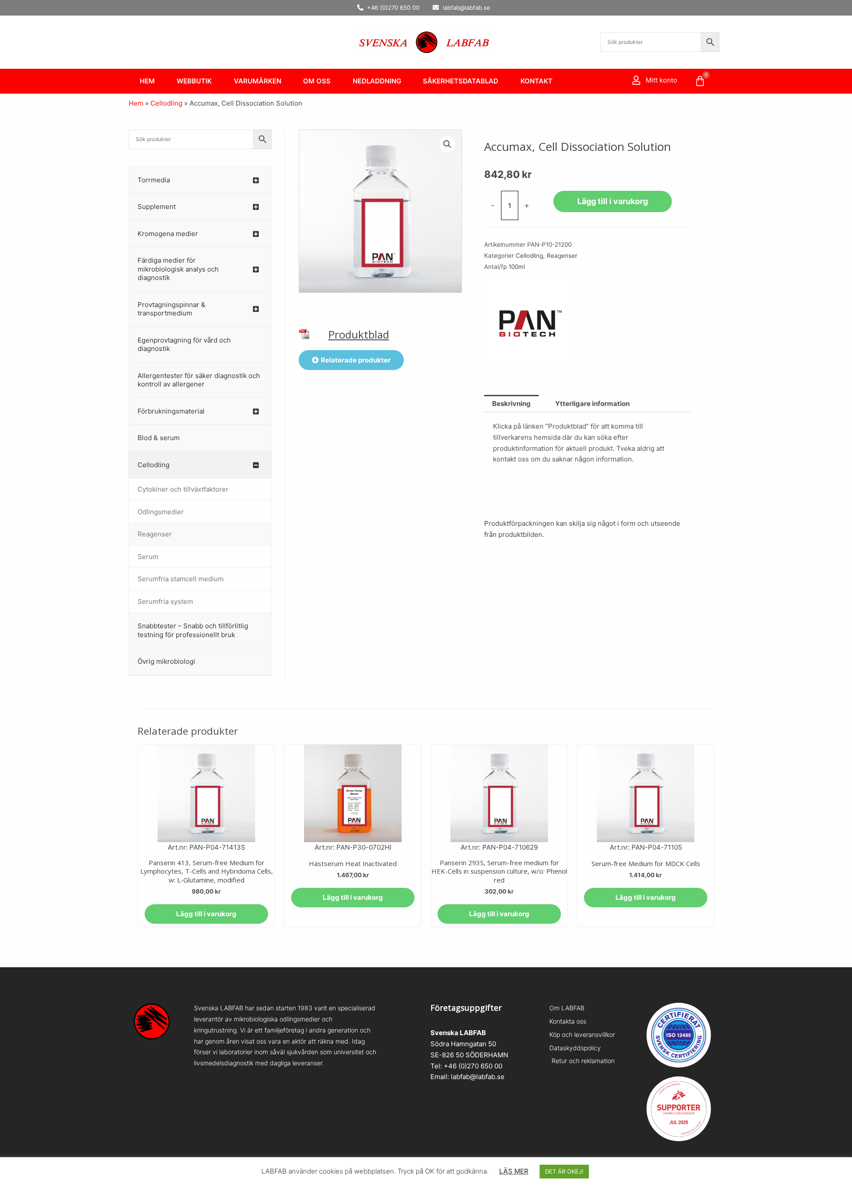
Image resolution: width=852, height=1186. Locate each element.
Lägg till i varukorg (612, 201)
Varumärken (257, 81)
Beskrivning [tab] (511, 403)
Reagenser (562, 255)
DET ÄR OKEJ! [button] (564, 1171)
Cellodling (166, 103)
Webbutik (194, 81)
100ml (517, 266)
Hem (147, 81)
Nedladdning (377, 81)
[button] (447, 144)
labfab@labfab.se (478, 1076)
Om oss (317, 81)
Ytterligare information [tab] (592, 403)
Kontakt (536, 81)
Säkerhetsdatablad (460, 81)
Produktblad (358, 334)
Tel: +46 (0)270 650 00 (466, 1066)
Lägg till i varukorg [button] (206, 914)
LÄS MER (514, 1171)
